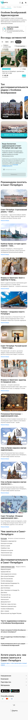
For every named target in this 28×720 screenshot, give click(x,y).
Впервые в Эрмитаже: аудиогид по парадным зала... (13, 381)
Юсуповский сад (5, 597)
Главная (3, 7)
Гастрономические (6, 555)
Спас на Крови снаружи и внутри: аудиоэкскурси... (13, 449)
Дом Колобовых (5, 588)
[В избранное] (25, 50)
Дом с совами (5, 611)
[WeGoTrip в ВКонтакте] (14, 705)
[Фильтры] (2, 41)
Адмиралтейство (6, 571)
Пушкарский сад (5, 595)
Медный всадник (6, 569)
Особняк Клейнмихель (7, 608)
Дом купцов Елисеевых (7, 576)
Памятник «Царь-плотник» (8, 604)
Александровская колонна (8, 574)
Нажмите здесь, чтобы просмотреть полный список (14, 664)
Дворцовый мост (6, 602)
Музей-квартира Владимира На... (10, 583)
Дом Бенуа (4, 592)
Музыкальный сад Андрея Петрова (11, 613)
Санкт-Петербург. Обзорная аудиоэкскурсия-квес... (12, 517)
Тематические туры (6, 552)
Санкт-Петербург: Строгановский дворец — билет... (14, 211)
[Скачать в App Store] (5, 691)
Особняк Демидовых (7, 581)
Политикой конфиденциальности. (10, 165)
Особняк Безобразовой (6, 8)
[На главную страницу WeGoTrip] (3, 2)
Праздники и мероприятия (8, 541)
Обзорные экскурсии (7, 550)
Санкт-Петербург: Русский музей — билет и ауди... (14, 347)
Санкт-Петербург (18, 7)
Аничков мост (5, 599)
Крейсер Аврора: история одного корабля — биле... (13, 245)
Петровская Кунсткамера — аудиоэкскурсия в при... (12, 415)
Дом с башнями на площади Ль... (10, 590)
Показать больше (5, 220)
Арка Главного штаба (7, 585)
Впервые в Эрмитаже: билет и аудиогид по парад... (12, 279)
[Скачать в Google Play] (15, 691)
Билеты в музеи (5, 545)
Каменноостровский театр (8, 606)
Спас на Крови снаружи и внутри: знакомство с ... (13, 483)
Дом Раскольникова (7, 578)
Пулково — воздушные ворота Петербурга (12, 313)
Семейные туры (5, 548)
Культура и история (6, 543)
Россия (9, 7)
